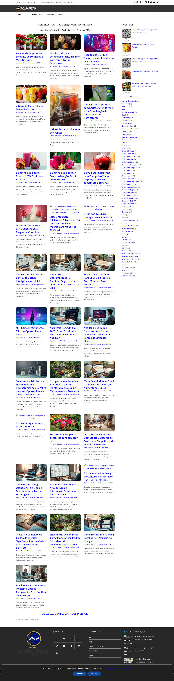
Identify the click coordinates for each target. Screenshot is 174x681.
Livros (124, 237)
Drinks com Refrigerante (130, 181)
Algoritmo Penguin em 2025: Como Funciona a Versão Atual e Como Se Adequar (63, 332)
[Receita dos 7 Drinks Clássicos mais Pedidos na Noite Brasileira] (99, 50)
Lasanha (125, 234)
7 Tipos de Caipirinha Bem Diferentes (145, 71)
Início (91, 637)
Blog (123, 115)
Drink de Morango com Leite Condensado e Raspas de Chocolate (29, 229)
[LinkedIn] (78, 638)
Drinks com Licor (128, 179)
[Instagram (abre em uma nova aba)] (143, 2)
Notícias (124, 240)
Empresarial (126, 209)
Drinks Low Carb (127, 201)
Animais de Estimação (129, 101)
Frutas (124, 217)
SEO (123, 270)
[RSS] (57, 653)
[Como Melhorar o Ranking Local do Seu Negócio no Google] (99, 530)
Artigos (124, 106)
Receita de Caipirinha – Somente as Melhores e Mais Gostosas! (29, 57)
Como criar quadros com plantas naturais (30, 425)
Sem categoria (127, 267)
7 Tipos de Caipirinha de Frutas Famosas (29, 107)
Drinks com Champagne (130, 165)
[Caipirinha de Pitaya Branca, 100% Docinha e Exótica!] (31, 168)
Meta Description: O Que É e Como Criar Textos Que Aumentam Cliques (99, 384)
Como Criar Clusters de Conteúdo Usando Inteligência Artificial (29, 278)
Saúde (124, 265)
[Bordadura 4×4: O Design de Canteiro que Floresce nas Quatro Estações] (99, 468)
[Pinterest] (57, 645)
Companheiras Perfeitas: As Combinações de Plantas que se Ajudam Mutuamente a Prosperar (64, 386)
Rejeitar (94, 673)
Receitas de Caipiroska (129, 259)
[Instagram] (71, 638)
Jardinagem (126, 231)
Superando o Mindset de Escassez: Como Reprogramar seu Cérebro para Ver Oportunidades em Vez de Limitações (31, 388)
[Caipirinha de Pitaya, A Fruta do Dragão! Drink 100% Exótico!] (65, 168)
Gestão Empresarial (128, 220)
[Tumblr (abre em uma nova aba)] (148, 2)
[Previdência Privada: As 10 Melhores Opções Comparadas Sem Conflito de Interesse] (31, 580)
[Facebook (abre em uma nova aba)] (137, 2)
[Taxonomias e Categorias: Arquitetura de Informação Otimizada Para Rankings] (65, 480)
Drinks (124, 148)
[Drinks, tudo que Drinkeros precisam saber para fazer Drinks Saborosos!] (65, 48)
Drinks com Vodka (128, 195)
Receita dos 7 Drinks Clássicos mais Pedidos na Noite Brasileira (99, 58)
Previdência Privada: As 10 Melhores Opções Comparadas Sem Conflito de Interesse (31, 590)
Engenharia (126, 212)
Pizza (123, 245)
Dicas (123, 142)
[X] (57, 638)
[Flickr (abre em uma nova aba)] (151, 2)
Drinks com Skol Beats (129, 187)
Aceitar (80, 673)
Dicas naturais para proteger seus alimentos (98, 215)
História (124, 223)
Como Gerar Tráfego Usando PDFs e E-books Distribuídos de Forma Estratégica (29, 489)
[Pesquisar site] (155, 15)
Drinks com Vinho (128, 193)
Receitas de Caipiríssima (130, 256)
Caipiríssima (126, 120)
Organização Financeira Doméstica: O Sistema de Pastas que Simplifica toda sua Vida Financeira (99, 439)
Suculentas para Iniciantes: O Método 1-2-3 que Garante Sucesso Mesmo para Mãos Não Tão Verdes (65, 223)
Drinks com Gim (127, 170)
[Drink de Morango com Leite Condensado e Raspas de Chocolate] (31, 221)
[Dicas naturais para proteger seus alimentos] (99, 209)
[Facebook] (64, 638)
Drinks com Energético (130, 168)
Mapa (91, 655)
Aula (123, 109)
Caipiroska (125, 123)
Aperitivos (125, 104)
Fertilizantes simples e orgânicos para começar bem (64, 438)
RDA (123, 248)
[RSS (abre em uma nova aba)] (157, 2)
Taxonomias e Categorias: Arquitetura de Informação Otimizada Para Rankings (64, 489)
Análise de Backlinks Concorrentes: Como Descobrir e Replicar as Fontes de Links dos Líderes (97, 334)
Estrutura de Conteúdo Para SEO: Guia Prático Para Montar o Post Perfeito (97, 279)
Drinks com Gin (127, 173)
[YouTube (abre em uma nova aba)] (154, 2)
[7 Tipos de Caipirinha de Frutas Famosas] (31, 101)
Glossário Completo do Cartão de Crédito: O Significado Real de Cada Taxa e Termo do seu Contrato (30, 541)
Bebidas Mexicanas (128, 112)
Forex (124, 215)
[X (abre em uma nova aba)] (134, 2)
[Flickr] (64, 645)
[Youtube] (78, 645)
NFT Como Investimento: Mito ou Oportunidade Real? (30, 331)
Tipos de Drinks (127, 276)
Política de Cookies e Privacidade (118, 668)
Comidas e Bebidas (128, 129)
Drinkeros (125, 145)
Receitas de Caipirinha (129, 253)
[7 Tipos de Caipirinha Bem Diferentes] (65, 124)
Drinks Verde (126, 206)
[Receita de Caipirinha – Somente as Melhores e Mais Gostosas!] (31, 48)
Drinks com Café (127, 159)
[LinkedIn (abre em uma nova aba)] (145, 2)
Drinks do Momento (129, 198)
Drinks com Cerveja (128, 162)
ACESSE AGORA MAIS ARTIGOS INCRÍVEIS (65, 613)
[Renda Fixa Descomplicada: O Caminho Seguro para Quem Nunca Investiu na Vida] (65, 270)
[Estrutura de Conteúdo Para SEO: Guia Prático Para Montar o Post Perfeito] (99, 270)
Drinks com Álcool (128, 154)
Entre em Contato (96, 646)
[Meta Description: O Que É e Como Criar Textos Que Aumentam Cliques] (99, 376)
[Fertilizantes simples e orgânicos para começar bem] (65, 430)
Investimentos (127, 229)
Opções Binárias (127, 242)
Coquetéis (125, 134)
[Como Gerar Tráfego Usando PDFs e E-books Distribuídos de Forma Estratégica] (31, 480)
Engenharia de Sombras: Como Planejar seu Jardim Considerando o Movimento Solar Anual (65, 539)
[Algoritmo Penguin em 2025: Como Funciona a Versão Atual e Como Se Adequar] (65, 323)
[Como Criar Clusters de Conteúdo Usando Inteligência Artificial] (31, 270)
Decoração (125, 140)
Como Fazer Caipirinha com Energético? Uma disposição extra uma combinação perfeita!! (97, 177)
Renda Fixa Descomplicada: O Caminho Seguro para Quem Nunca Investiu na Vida (64, 281)
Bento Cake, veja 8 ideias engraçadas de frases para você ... (145, 31)
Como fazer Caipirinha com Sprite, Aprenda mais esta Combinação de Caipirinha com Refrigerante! (98, 111)
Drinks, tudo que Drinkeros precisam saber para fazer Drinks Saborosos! (65, 58)
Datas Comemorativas (129, 137)
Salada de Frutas (127, 262)
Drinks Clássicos (127, 151)
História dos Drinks (128, 226)
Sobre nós (93, 651)
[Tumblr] (71, 645)
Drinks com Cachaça (129, 156)
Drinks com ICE (127, 176)
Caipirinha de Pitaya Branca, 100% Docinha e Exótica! (29, 176)
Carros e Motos (127, 126)
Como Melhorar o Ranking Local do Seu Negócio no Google (99, 538)
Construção (126, 131)
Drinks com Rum (127, 184)
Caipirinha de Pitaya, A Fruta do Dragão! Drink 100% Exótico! (63, 176)
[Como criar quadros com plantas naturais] (31, 418)
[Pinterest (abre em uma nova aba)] (140, 2)
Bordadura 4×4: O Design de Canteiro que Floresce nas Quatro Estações (98, 477)
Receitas (125, 251)
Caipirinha (125, 118)
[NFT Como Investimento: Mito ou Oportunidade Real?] (31, 323)
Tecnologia (125, 273)
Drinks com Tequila (128, 190)
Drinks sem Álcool (128, 204)
